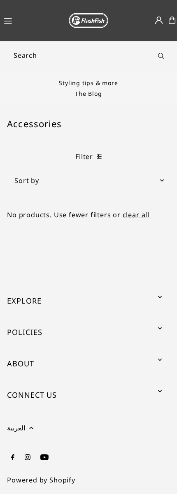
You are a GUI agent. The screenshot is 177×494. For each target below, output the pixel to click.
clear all (136, 214)
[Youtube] (44, 457)
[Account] (159, 20)
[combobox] (88, 55)
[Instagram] (27, 457)
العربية (16, 427)
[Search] (161, 55)
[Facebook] (12, 457)
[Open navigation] (30, 20)
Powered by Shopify (41, 479)
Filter (84, 156)
